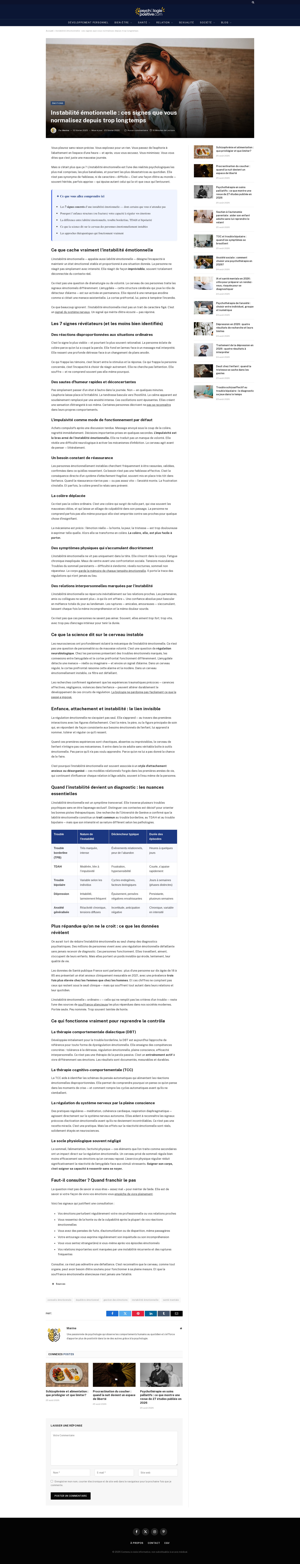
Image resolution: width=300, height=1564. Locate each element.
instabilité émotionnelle (145, 1300)
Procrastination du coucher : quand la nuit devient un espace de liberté (114, 1395)
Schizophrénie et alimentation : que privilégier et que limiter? (67, 1393)
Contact (154, 1543)
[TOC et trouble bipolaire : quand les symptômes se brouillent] (203, 241)
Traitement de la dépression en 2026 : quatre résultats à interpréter (234, 349)
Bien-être (122, 22)
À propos (136, 1543)
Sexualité (186, 22)
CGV (167, 1543)
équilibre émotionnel (87, 1300)
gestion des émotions (115, 1300)
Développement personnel (88, 22)
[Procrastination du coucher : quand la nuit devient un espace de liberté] (114, 1375)
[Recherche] (252, 2)
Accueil (49, 31)
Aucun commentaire (137, 130)
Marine (65, 130)
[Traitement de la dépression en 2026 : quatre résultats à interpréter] (203, 349)
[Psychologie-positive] (150, 11)
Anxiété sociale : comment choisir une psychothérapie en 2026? (234, 261)
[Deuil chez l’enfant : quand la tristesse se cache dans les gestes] (203, 370)
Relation (163, 22)
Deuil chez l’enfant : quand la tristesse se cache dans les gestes (233, 370)
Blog (224, 22)
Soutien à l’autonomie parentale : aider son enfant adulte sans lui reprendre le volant (233, 217)
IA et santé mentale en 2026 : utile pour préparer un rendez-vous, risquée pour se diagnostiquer (234, 283)
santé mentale (171, 1300)
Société (206, 22)
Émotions (57, 103)
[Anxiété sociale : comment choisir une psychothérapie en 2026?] (203, 262)
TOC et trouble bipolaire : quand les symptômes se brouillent (231, 240)
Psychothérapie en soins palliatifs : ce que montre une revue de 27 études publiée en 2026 (160, 1397)
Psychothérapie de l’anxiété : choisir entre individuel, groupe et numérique (234, 307)
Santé (142, 22)
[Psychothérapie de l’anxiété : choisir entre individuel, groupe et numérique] (203, 307)
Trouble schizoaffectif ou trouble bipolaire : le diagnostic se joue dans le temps (235, 391)
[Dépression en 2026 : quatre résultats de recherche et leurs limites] (203, 328)
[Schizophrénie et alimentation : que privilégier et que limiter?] (67, 1375)
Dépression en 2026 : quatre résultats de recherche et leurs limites (234, 328)
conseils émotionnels (60, 1300)
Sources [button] (60, 1284)
